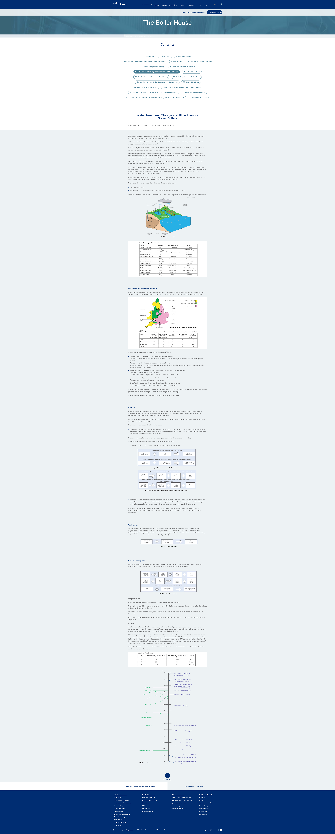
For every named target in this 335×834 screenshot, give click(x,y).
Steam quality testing (178, 806)
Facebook (216, 830)
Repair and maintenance (179, 803)
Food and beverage (148, 797)
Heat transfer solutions (122, 814)
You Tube (221, 830)
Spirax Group (203, 806)
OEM (143, 806)
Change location (129, 830)
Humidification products (122, 817)
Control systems (119, 808)
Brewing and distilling (149, 800)
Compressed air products (122, 803)
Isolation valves (119, 819)
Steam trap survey (177, 808)
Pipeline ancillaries (120, 822)
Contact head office (206, 803)
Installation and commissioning (181, 800)
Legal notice (203, 814)
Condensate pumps (120, 806)
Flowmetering (118, 811)
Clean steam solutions (121, 800)
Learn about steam (118, 36)
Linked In (205, 830)
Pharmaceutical (147, 811)
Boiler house (118, 797)
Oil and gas (146, 808)
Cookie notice (204, 808)
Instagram (210, 830)
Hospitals (145, 803)
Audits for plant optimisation (181, 797)
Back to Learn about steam (168, 105)
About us (202, 797)
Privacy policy (204, 811)
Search (221, 4)
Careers (201, 800)
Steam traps (118, 825)
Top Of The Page (167, 780)
